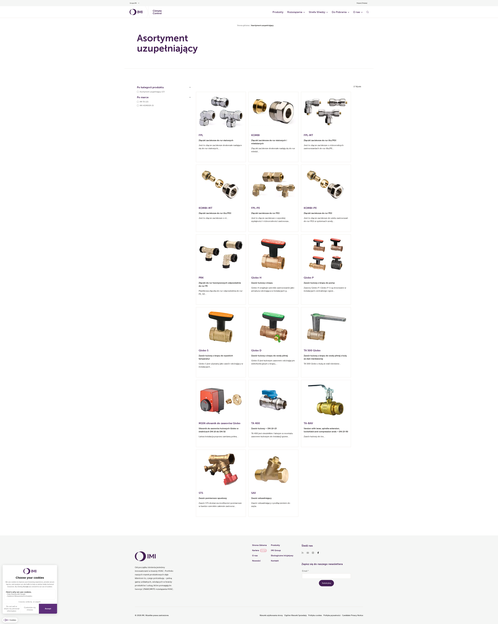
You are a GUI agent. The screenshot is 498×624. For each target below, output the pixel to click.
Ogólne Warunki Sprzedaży (295, 615)
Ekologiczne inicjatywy (282, 555)
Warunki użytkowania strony (271, 615)
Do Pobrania (339, 12)
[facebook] (318, 553)
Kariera (255, 550)
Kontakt (275, 560)
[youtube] (308, 553)
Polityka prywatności (332, 615)
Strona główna (243, 25)
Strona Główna (259, 545)
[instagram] (313, 553)
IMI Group (276, 550)
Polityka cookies (315, 615)
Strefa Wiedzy (317, 12)
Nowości (256, 560)
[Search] (367, 12)
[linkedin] (303, 553)
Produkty (277, 12)
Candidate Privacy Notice (352, 615)
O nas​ (356, 12)
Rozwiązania (294, 12)
